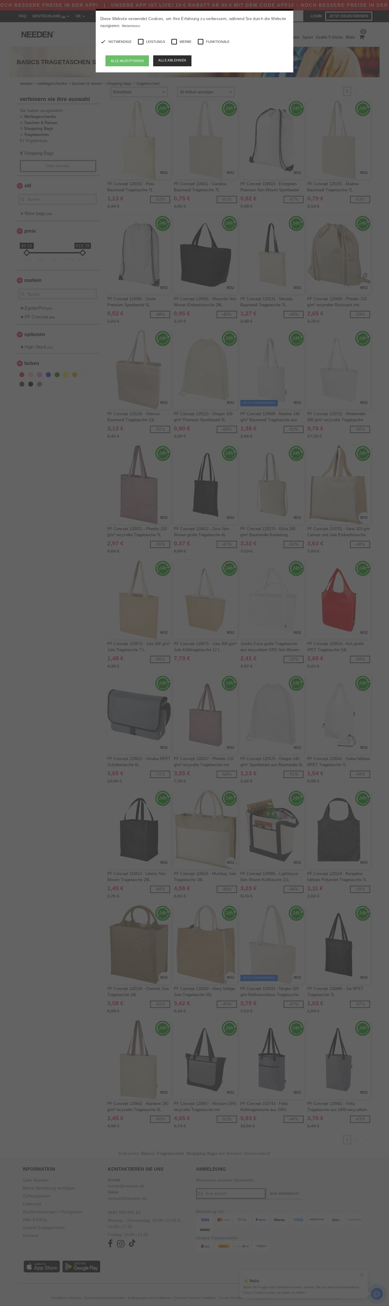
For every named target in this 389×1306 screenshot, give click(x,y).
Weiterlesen (131, 26)
